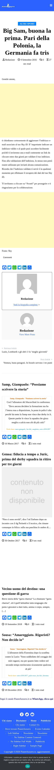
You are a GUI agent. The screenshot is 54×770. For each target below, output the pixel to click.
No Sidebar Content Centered (27, 737)
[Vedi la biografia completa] (39, 305)
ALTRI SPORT (27, 24)
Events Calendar (42, 729)
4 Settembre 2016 (28, 59)
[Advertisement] (27, 110)
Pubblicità (40, 741)
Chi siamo (20, 725)
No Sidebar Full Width (21, 741)
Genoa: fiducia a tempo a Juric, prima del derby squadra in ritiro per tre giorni (26, 459)
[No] (51, 762)
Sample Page (36, 745)
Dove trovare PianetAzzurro (18, 729)
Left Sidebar (13, 733)
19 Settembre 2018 (13, 624)
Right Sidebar (19, 745)
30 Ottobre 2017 (12, 540)
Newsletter (28, 733)
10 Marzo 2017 (11, 443)
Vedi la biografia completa (25, 304)
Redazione (10, 59)
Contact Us (34, 725)
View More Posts (27, 334)
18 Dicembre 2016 (13, 690)
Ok (27, 766)
